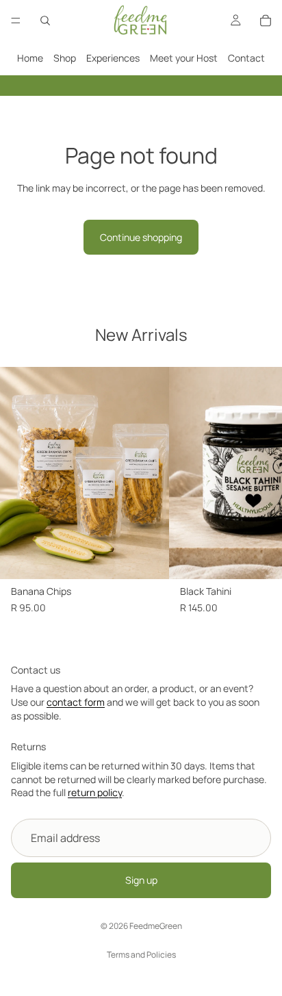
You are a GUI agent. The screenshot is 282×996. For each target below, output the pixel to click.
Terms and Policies (141, 954)
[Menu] (15, 20)
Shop (64, 57)
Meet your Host (184, 57)
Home (30, 57)
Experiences (113, 57)
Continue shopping (141, 237)
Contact (246, 57)
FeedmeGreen (155, 926)
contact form (76, 701)
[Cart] (266, 20)
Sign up (141, 879)
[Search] (45, 20)
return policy (95, 792)
